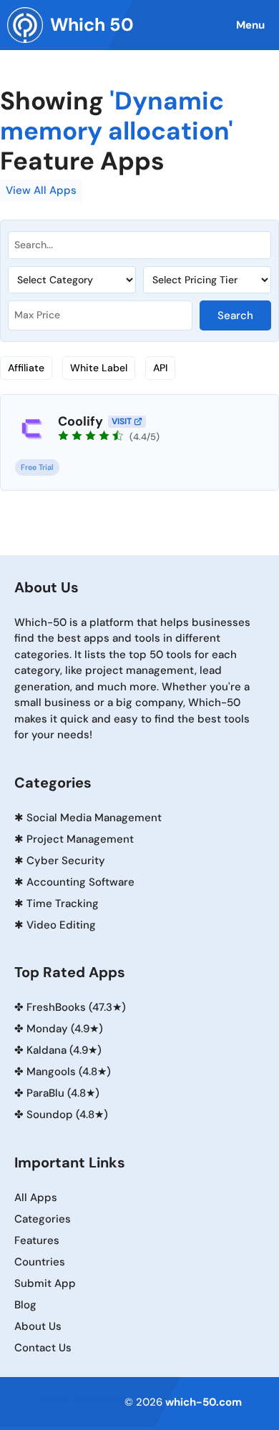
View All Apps (41, 190)
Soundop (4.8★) (67, 1114)
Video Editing (61, 925)
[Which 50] (25, 25)
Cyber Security (65, 860)
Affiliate (26, 367)
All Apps (35, 1197)
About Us (38, 1326)
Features (36, 1240)
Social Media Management (94, 818)
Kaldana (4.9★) (64, 1050)
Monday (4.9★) (64, 1029)
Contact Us (43, 1348)
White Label (98, 367)
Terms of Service (81, 1399)
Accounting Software (80, 882)
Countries (39, 1262)
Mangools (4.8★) (68, 1071)
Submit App (45, 1283)
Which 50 (92, 24)
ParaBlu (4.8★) (62, 1093)
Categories (42, 1219)
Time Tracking (62, 903)
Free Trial (37, 467)
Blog (25, 1305)
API (160, 367)
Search (235, 315)
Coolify (80, 421)
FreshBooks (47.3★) (76, 1007)
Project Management (80, 839)
